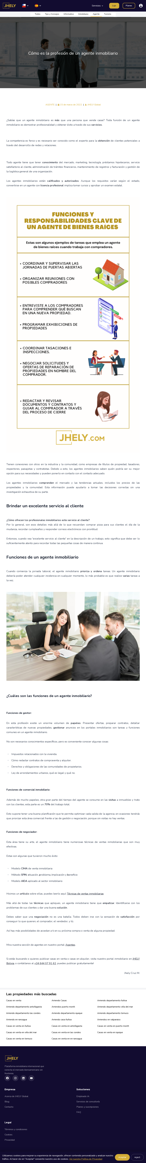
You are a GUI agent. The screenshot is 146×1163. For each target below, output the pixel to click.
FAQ (78, 1112)
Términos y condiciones (16, 1129)
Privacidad (10, 1139)
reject (137, 1157)
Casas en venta (13, 1000)
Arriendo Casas (59, 1000)
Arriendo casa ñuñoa (62, 1019)
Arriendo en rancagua (16, 1019)
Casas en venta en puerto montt (113, 1026)
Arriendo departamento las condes (23, 1013)
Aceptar (122, 1157)
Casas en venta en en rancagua (67, 1038)
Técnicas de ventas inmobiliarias (85, 893)
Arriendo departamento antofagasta (24, 1006)
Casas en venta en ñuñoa (18, 1026)
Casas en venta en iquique (110, 1032)
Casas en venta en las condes (66, 1032)
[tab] (38, 14)
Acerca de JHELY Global (16, 1096)
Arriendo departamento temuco (112, 1013)
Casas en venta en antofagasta (67, 1026)
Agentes (70, 945)
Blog (7, 1101)
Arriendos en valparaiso (108, 1019)
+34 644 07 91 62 (45, 963)
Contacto (9, 1106)
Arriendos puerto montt (63, 1006)
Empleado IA (82, 1096)
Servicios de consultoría (88, 1101)
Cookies (8, 1134)
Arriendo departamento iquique (67, 1013)
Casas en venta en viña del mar (21, 1032)
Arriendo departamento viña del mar (115, 1006)
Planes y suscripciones (87, 1106)
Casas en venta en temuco (19, 1038)
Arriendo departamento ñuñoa (112, 1000)
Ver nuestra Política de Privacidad (85, 1159)
